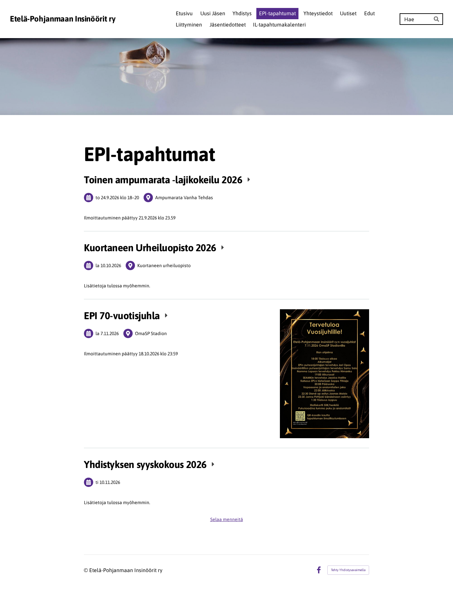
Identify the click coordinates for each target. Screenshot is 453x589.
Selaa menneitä (226, 519)
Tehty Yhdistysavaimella (348, 570)
